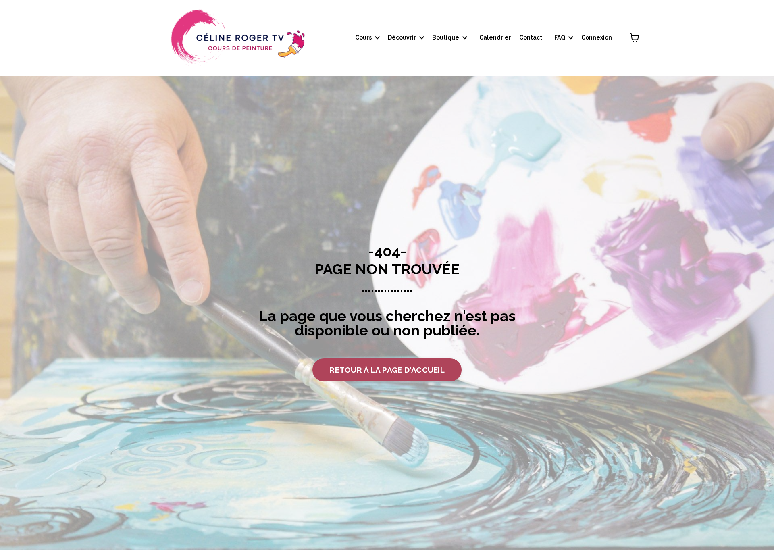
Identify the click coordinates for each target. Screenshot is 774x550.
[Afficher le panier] (634, 37)
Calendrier (495, 37)
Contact (530, 37)
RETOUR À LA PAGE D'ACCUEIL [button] (387, 369)
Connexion (596, 37)
